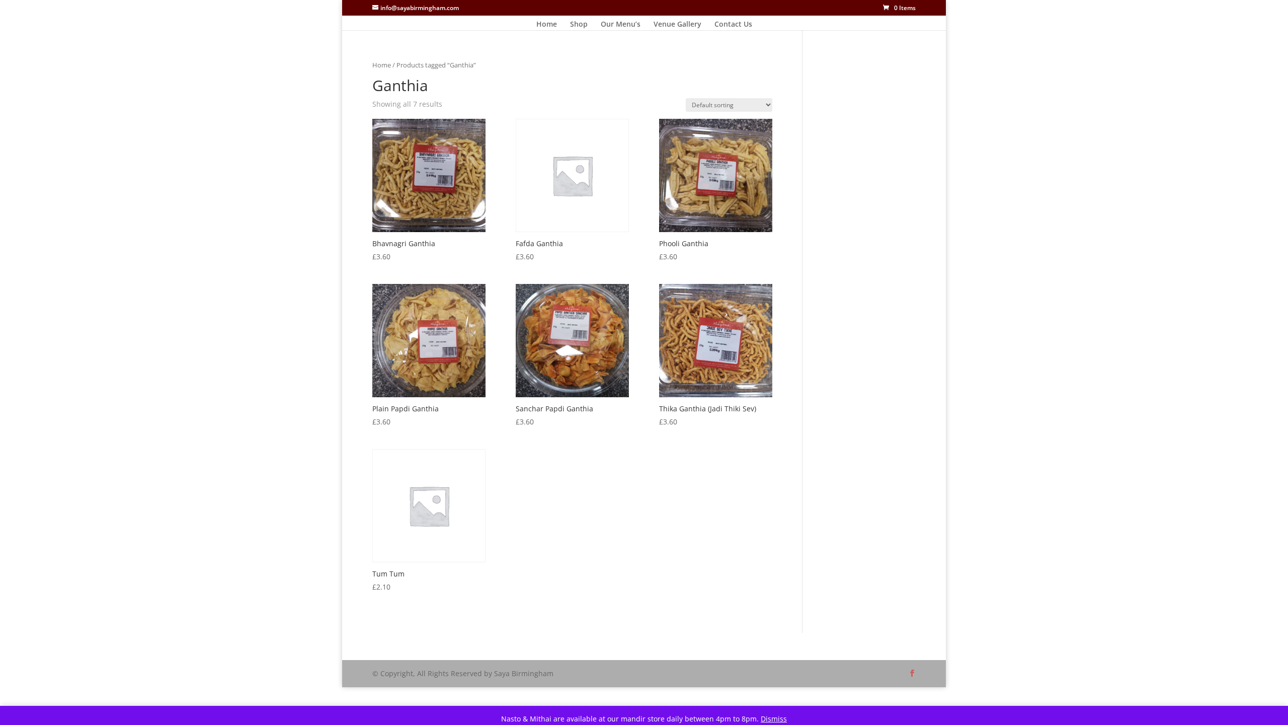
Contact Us (733, 25)
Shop (579, 25)
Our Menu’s (620, 25)
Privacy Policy (429, 646)
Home (546, 25)
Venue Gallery (677, 25)
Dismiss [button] (774, 718)
